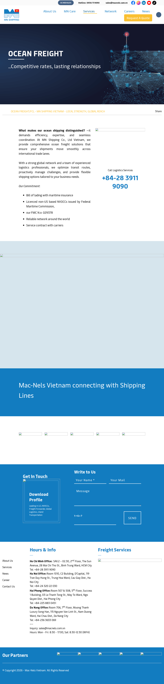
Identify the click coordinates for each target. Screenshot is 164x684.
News (146, 11)
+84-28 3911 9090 (120, 181)
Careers (129, 11)
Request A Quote (138, 18)
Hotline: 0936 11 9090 (88, 2)
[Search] (158, 14)
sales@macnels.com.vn (117, 2)
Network (111, 11)
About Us (49, 11)
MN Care (70, 11)
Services (89, 11)
